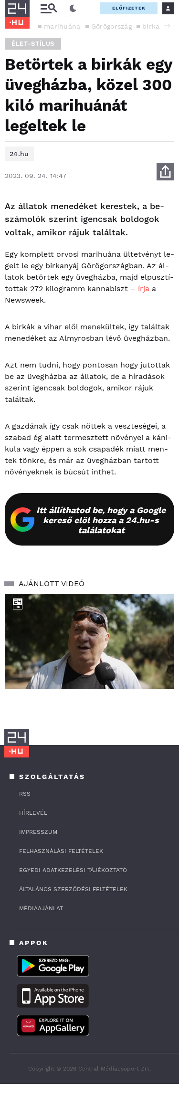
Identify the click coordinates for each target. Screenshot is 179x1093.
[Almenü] (49, 8)
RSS (25, 793)
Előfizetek (129, 8)
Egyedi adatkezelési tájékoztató (73, 870)
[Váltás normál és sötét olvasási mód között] (73, 8)
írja (143, 288)
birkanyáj (158, 26)
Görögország (111, 26)
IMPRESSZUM (38, 832)
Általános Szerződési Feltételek (73, 889)
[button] (167, 26)
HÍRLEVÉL (33, 812)
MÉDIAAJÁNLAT (41, 908)
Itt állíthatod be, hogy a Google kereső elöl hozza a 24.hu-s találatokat (101, 520)
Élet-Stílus (32, 43)
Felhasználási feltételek (61, 851)
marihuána (62, 26)
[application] (89, 641)
